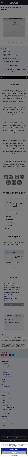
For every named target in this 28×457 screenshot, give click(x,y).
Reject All (14, 452)
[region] (14, 449)
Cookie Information (13, 446)
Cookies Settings (14, 455)
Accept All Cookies (14, 449)
